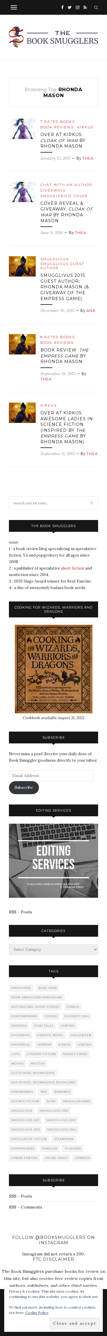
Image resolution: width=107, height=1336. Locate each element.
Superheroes (23, 1148)
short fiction (72, 568)
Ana (90, 310)
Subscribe (24, 787)
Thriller (49, 1148)
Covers (51, 1016)
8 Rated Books (57, 337)
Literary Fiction (41, 1054)
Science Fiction (25, 1101)
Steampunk (64, 1139)
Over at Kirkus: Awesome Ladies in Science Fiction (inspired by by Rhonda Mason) (66, 427)
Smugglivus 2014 (61, 1129)
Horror (44, 1044)
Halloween (81, 1035)
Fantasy (68, 1025)
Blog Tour (47, 988)
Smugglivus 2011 (25, 1120)
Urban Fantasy (24, 1158)
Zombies (82, 1158)
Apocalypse (21, 988)
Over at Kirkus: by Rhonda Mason (63, 140)
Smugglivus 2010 (54, 1110)
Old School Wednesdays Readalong (43, 1082)
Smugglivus (54, 259)
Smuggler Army (77, 1101)
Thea (88, 158)
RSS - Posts (20, 912)
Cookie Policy (36, 1312)
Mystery (38, 1063)
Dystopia (19, 1025)
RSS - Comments (25, 1207)
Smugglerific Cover (64, 196)
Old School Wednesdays (33, 1073)
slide (51, 1101)
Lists (15, 1054)
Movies (17, 1063)
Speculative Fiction (29, 1139)
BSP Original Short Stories (35, 1006)
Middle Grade (75, 1054)
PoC (44, 1091)
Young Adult (56, 1158)
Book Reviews (57, 127)
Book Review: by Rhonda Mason (64, 355)
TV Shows (72, 1148)
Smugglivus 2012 (61, 1120)
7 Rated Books (57, 122)
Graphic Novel (50, 1035)
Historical (20, 1044)
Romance (62, 1091)
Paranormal (22, 1091)
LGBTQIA (85, 1044)
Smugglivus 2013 (25, 1129)
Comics (73, 1006)
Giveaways (53, 190)
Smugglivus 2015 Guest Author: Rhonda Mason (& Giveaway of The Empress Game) (64, 287)
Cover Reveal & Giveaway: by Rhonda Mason (66, 212)
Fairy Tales (44, 1025)
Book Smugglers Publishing (37, 997)
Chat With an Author (66, 185)
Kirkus (85, 127)
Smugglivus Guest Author (62, 266)
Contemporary (24, 1016)
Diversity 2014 (76, 1016)
